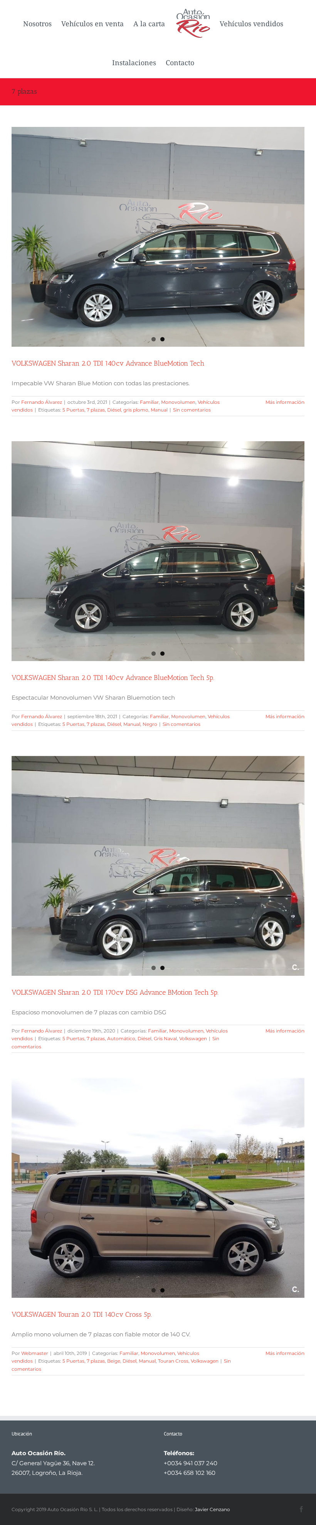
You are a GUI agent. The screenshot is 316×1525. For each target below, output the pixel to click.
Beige (113, 1361)
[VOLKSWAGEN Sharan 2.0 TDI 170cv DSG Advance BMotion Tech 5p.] (158, 866)
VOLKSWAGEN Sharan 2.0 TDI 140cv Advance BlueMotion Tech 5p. (113, 677)
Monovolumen (178, 402)
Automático (121, 1038)
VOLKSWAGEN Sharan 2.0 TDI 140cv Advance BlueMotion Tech (108, 363)
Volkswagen (193, 1038)
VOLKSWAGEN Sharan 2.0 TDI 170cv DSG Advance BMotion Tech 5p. (115, 992)
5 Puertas (73, 410)
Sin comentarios (192, 410)
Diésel (114, 410)
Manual (159, 410)
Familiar (149, 402)
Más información (285, 402)
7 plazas (96, 410)
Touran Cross (173, 1361)
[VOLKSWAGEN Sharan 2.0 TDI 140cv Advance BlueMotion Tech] (158, 237)
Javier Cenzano (212, 1509)
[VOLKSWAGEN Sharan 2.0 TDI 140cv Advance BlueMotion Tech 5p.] (158, 551)
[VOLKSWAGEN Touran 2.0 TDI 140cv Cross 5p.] (158, 1188)
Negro (150, 724)
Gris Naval (165, 1038)
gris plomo (135, 410)
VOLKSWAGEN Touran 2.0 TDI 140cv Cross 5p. (82, 1314)
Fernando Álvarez (41, 402)
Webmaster (34, 1353)
